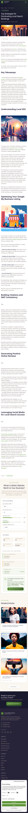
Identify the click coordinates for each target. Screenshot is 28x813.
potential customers (17, 239)
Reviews (3, 769)
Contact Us (3, 775)
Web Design (3, 739)
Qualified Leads (6, 515)
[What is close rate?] (8, 520)
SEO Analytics (5, 10)
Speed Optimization (5, 748)
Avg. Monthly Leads (7, 509)
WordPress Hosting (5, 745)
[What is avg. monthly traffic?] (12, 503)
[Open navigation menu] (25, 2)
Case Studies (4, 760)
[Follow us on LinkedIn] (8, 732)
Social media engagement (7, 434)
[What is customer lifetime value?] (14, 524)
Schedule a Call (4, 777)
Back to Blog (5, 38)
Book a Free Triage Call (15, 588)
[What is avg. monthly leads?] (12, 509)
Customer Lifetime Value (8, 524)
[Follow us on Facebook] (2, 732)
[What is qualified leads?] (10, 515)
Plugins (2, 762)
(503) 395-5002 (6, 722)
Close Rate (5, 520)
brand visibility (4, 440)
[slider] (12, 517)
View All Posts (13, 686)
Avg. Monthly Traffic (7, 503)
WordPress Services (5, 743)
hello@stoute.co (6, 724)
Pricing (2, 758)
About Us (3, 756)
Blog (6, 7)
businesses (17, 149)
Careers (2, 767)
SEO (15, 49)
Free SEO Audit (4, 750)
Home (2, 7)
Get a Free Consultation (14, 703)
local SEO (11, 148)
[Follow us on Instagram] (5, 732)
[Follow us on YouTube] (11, 732)
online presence (22, 45)
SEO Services (4, 741)
